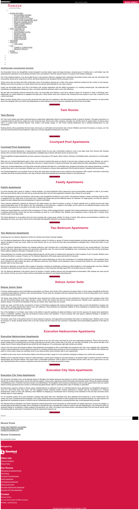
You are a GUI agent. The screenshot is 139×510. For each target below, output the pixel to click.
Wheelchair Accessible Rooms (17, 68)
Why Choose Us (17, 29)
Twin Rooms (19, 25)
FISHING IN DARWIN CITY (10, 430)
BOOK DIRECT (54, 104)
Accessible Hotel (22, 32)
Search (3, 415)
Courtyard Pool (22, 17)
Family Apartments (23, 23)
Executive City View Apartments (18, 375)
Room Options (16, 13)
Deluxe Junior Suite (23, 22)
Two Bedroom (20, 27)
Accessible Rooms (22, 15)
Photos (13, 42)
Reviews (14, 40)
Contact (14, 52)
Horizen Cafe (20, 37)
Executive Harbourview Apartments (20, 336)
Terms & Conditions (23, 47)
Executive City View (23, 18)
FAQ (12, 46)
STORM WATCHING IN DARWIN (12, 429)
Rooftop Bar (20, 35)
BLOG (12, 51)
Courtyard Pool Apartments (15, 147)
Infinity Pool (20, 34)
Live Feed (18, 44)
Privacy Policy (21, 49)
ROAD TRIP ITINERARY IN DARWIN (13, 427)
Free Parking (20, 39)
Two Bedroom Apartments (15, 233)
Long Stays (19, 30)
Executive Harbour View (25, 20)
